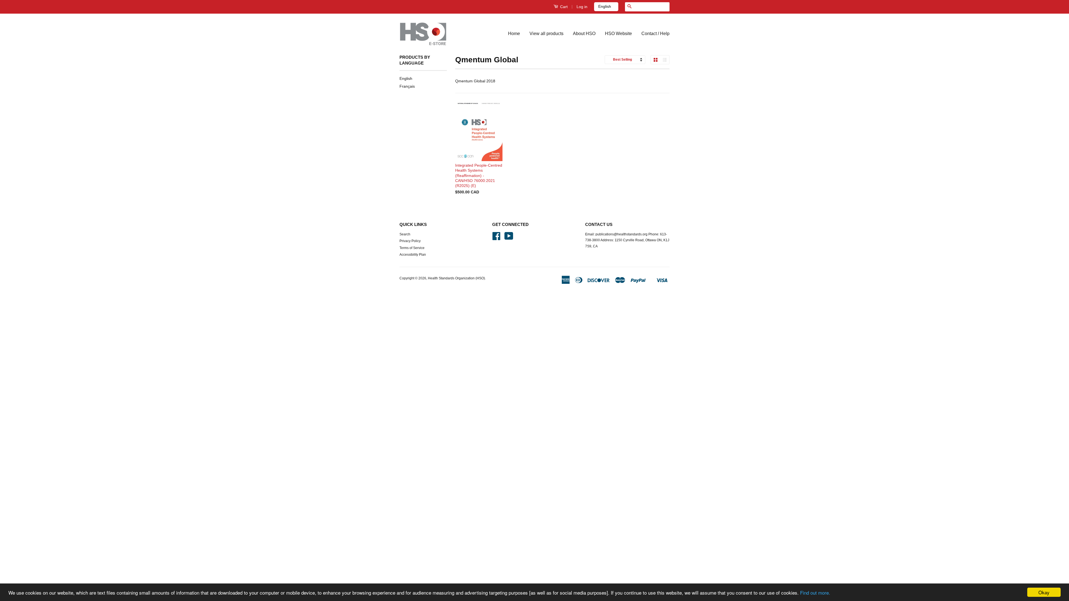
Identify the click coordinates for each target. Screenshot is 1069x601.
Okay (1044, 592)
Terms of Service (412, 248)
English (405, 78)
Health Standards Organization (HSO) (456, 278)
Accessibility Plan (412, 255)
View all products (546, 33)
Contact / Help (655, 33)
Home (514, 33)
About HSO (584, 33)
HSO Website (618, 33)
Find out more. (815, 592)
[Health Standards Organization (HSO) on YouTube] (508, 238)
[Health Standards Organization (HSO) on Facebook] (496, 238)
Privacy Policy (410, 241)
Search (404, 234)
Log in (582, 6)
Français (407, 86)
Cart (563, 6)
